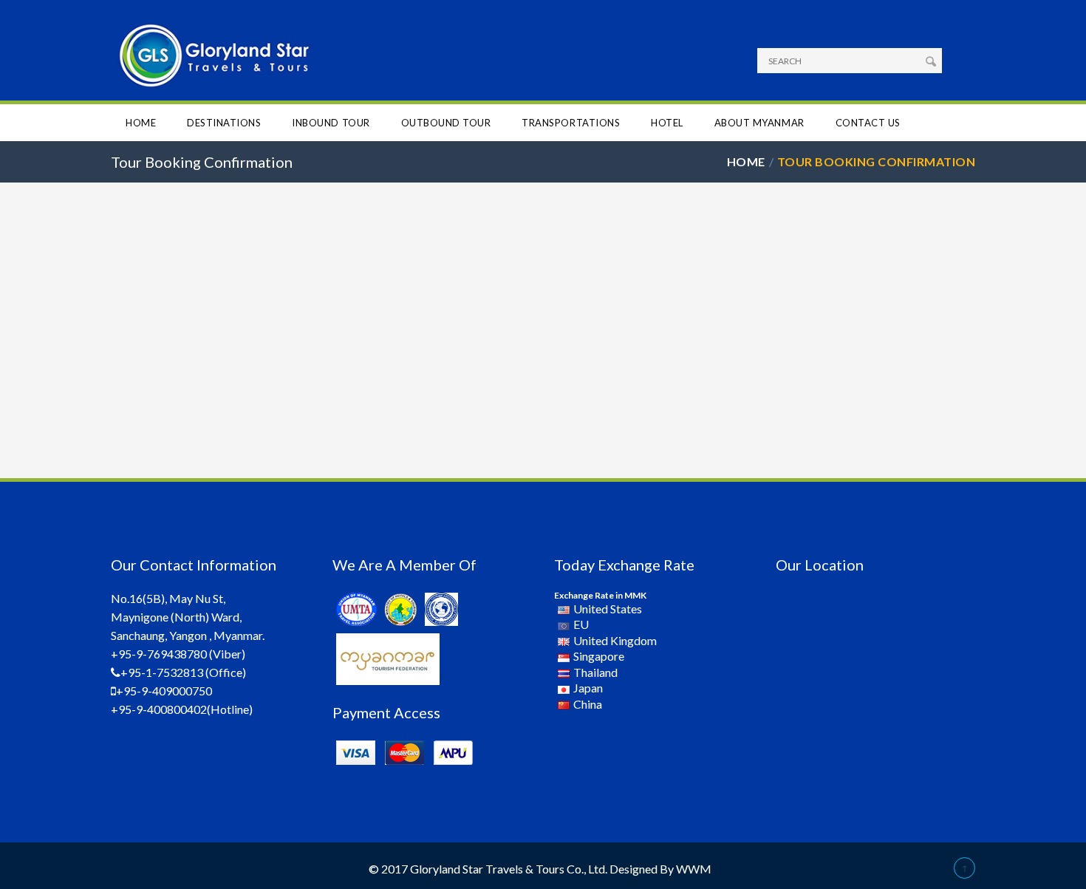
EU (581, 624)
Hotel (667, 123)
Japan (588, 688)
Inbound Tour (330, 123)
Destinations (224, 123)
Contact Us (868, 123)
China (587, 704)
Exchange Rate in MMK (600, 595)
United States (607, 609)
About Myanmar (759, 123)
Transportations (571, 123)
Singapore (598, 656)
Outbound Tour (446, 123)
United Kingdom (615, 640)
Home (141, 123)
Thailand (595, 672)
